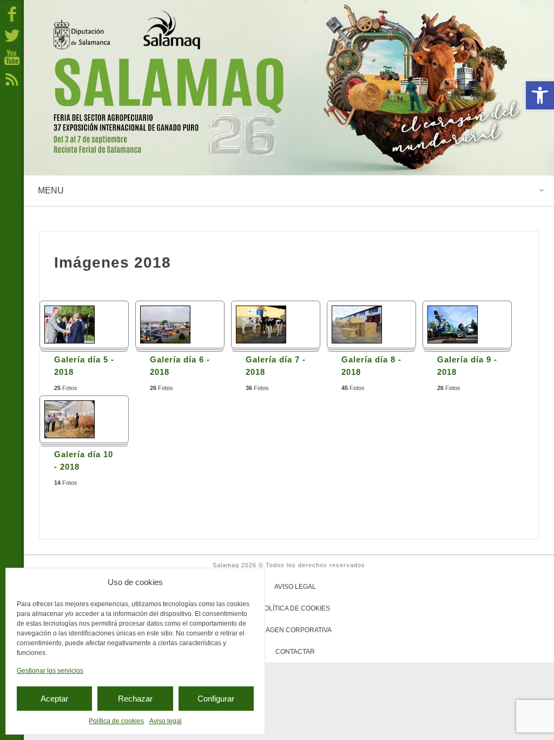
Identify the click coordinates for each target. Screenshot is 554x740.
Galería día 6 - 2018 (180, 366)
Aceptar (54, 698)
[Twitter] (11, 35)
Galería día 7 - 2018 (276, 366)
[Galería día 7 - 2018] (261, 324)
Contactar (295, 651)
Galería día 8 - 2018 (371, 366)
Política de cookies (116, 721)
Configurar (215, 698)
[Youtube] (11, 57)
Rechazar (135, 698)
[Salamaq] (289, 87)
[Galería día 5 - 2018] (69, 324)
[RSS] (11, 78)
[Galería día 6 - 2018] (165, 324)
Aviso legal (165, 721)
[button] (540, 95)
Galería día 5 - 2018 (84, 366)
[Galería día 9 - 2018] (452, 324)
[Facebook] (11, 13)
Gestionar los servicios (50, 670)
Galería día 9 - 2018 (467, 366)
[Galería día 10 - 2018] (69, 419)
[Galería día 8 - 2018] (357, 324)
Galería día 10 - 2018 (83, 460)
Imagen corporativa (295, 630)
